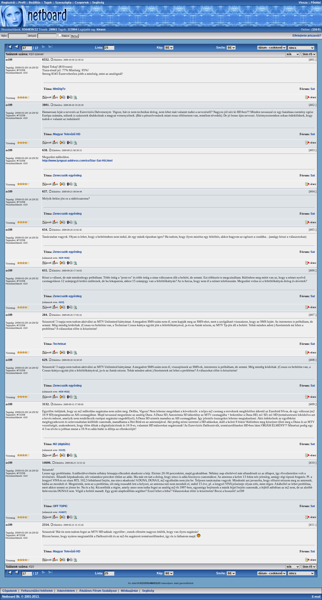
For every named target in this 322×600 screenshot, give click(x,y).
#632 (66, 392)
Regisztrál (8, 2)
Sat (312, 89)
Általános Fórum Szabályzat (98, 590)
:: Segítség (96, 2)
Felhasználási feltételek (37, 590)
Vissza (303, 2)
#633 (60, 302)
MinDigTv (59, 89)
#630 (60, 392)
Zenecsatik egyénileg (67, 175)
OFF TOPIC (60, 506)
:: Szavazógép (62, 2)
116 (314, 29)
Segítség (148, 590)
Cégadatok (9, 590)
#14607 (62, 512)
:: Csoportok (80, 2)
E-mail (317, 596)
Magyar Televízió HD (66, 134)
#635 (60, 258)
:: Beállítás (33, 2)
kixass (101, 29)
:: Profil (20, 2)
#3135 (61, 450)
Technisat (59, 344)
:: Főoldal (314, 2)
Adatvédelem (66, 590)
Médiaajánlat (129, 590)
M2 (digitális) (61, 444)
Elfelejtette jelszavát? (307, 35)
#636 (66, 258)
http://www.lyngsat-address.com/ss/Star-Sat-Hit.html (77, 160)
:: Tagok (46, 2)
